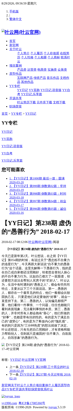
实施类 (52, 69)
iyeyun (53, 407)
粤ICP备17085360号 (31, 403)
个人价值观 (51, 53)
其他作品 (27, 82)
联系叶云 (46, 389)
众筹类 (62, 69)
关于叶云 (15, 49)
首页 (12, 41)
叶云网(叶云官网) (40, 242)
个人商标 (53, 57)
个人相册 (40, 57)
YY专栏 (14, 86)
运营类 (32, 69)
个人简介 (23, 53)
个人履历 (36, 53)
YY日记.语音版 (51, 90)
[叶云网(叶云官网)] (21, 32)
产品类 (21, 69)
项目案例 (15, 65)
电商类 (42, 69)
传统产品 (39, 77)
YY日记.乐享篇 (31, 94)
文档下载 (59, 102)
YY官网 (40, 359)
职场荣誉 (15, 106)
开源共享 (15, 98)
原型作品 (15, 73)
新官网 (14, 45)
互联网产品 (25, 77)
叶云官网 (28, 359)
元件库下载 (44, 102)
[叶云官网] (11, 396)
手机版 (14, 11)
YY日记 (22, 90)
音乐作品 (53, 77)
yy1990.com (9, 403)
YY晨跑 (34, 90)
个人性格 (27, 57)
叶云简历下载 (26, 102)
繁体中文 (15, 19)
